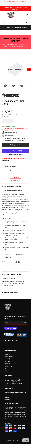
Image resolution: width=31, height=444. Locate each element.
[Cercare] (26, 22)
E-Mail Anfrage (15, 180)
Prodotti (9, 27)
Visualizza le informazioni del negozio (13, 190)
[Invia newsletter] (25, 322)
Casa (3, 27)
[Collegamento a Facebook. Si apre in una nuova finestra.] (5, 340)
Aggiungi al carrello (15, 145)
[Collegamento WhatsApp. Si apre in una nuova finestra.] (12, 340)
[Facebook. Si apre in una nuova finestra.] (13, 262)
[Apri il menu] (4, 15)
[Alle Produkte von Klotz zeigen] (10, 97)
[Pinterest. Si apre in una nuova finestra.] (19, 262)
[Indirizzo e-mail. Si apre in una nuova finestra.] (16, 340)
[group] (5, 86)
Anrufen (16, 174)
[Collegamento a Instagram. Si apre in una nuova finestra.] (9, 340)
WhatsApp (16, 177)
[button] (15, 70)
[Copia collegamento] (10, 262)
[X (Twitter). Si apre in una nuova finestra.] (16, 262)
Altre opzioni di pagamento (15, 154)
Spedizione (13, 115)
